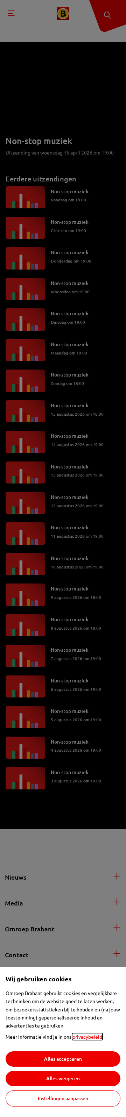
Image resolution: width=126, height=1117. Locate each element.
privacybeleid (87, 1036)
